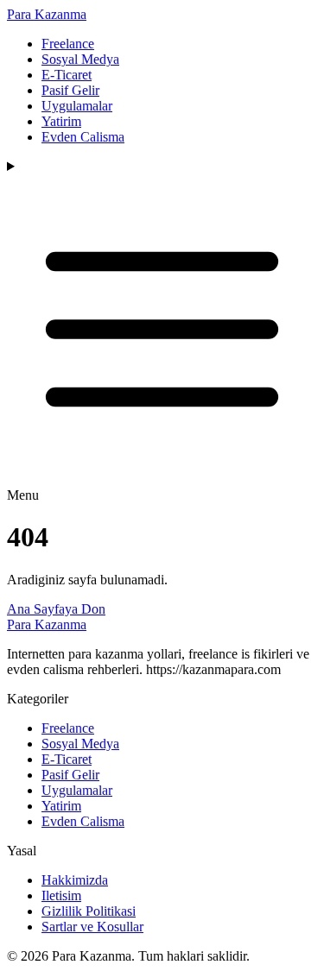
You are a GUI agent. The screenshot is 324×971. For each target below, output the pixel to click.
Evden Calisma (82, 136)
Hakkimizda (74, 880)
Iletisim (61, 895)
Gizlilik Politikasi (88, 911)
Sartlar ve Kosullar (92, 926)
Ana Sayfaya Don (56, 609)
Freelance (67, 43)
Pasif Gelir (70, 90)
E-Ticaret (66, 74)
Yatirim (61, 121)
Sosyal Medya (80, 59)
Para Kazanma (46, 14)
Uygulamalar (76, 105)
